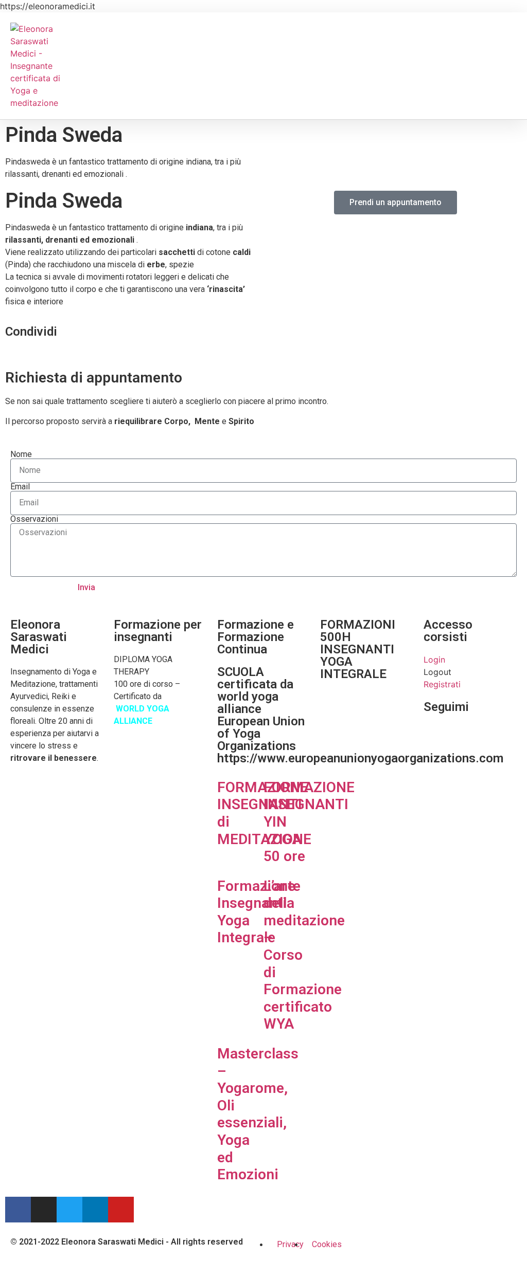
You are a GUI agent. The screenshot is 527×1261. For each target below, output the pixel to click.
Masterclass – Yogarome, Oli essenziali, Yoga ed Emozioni (257, 1114)
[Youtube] (121, 1209)
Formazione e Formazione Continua (255, 636)
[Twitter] (69, 1209)
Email (20, 487)
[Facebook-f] (18, 1209)
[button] (8, 354)
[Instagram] (44, 1209)
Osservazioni (34, 519)
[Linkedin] (95, 1209)
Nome (21, 454)
